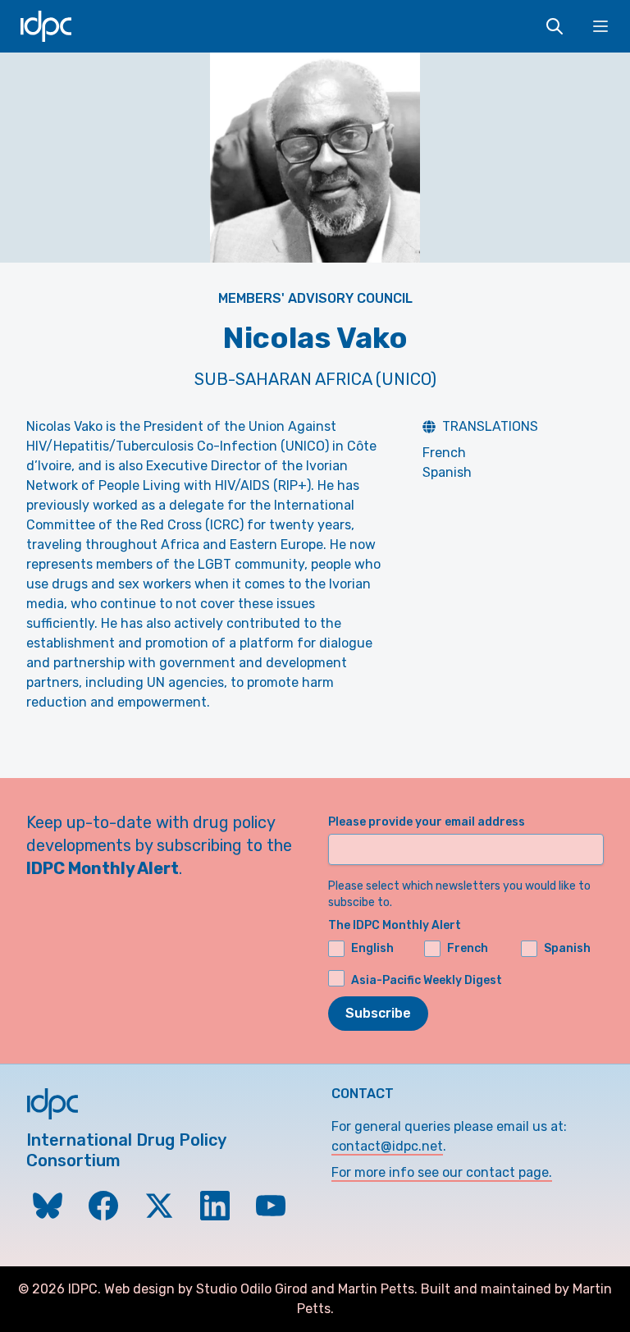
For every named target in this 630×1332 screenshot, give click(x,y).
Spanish (447, 472)
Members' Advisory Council (315, 298)
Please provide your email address (426, 822)
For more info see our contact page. (441, 1172)
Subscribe (378, 1013)
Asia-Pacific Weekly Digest (426, 980)
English (372, 948)
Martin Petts (376, 1289)
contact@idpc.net (387, 1146)
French (444, 452)
